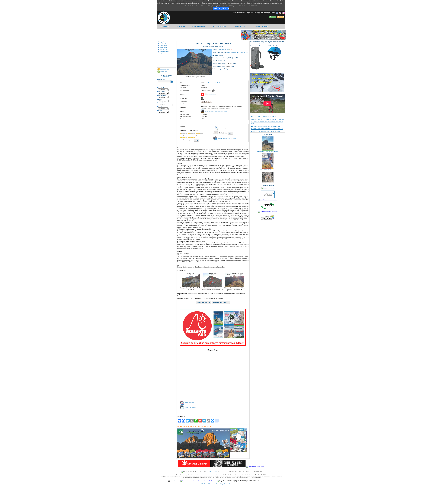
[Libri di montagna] (238, 452)
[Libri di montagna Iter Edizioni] (268, 209)
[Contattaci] (169, 481)
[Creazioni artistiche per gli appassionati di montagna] (268, 188)
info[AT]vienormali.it (212, 471)
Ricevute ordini (163, 71)
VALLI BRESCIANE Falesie (267, 147)
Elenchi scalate (163, 45)
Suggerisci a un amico (165, 53)
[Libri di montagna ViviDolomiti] (267, 211)
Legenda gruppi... (166, 76)
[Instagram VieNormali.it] (283, 12)
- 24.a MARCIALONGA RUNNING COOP (265, 126)
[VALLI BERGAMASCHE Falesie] (267, 164)
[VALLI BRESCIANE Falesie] (267, 145)
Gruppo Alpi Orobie (242, 52)
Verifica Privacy (211, 484)
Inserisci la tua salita (164, 51)
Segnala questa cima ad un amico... (227, 138)
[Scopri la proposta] (267, 92)
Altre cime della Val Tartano (215, 83)
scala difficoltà (211, 94)
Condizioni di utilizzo (202, 484)
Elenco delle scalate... (190, 407)
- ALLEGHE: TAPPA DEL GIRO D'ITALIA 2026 (267, 131)
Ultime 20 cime (163, 47)
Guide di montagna (265, 12)
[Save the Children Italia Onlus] (194, 466)
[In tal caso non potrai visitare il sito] (225, 9)
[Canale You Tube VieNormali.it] (280, 12)
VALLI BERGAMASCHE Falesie (267, 165)
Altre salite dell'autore (221, 111)
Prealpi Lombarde (231, 52)
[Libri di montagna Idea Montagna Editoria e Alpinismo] (268, 197)
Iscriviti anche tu (164, 43)
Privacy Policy (219, 484)
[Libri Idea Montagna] (203, 457)
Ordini (273, 12)
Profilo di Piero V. (210, 111)
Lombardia (221, 49)
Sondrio (226, 49)
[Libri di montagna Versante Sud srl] (267, 200)
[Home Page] (163, 23)
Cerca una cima (163, 49)
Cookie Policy (227, 484)
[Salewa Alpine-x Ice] (257, 69)
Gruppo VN (249, 12)
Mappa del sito (241, 12)
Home (234, 12)
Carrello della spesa (164, 69)
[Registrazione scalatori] (280, 17)
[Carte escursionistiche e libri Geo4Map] (268, 220)
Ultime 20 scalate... (190, 402)
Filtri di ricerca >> (166, 84)
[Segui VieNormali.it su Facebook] (277, 12)
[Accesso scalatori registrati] (272, 17)
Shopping (256, 12)
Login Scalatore (163, 42)
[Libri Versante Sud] (213, 345)
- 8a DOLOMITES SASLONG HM (263, 128)
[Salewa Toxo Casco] (274, 60)
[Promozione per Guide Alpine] (263, 39)
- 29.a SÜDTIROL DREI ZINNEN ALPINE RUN (267, 123)
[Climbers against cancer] (255, 466)
